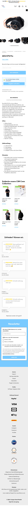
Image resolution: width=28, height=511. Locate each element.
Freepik (12, 493)
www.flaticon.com (21, 493)
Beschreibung (14, 97)
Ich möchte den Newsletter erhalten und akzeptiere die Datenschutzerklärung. (14, 345)
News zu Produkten (9, 341)
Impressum (14, 483)
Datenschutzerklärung (14, 476)
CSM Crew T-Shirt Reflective (6, 199)
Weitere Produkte (17, 51)
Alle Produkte (10, 51)
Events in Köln (8, 339)
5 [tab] (14, 45)
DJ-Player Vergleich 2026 (14, 389)
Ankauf (14, 378)
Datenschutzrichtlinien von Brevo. (8, 353)
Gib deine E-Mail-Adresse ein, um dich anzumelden (12, 330)
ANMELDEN (14, 357)
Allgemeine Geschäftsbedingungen (14, 472)
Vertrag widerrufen (14, 376)
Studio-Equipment (19, 91)
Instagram (14, 428)
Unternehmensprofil (14, 481)
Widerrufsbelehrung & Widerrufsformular (14, 474)
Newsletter (14, 380)
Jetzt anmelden (14, 72)
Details (4, 204)
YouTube (14, 432)
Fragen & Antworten (14, 383)
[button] (15, 6)
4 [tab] (13, 45)
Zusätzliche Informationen (14, 100)
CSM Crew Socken (17, 199)
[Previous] (0, 40)
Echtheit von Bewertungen (14, 478)
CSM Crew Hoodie (17, 222)
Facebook (14, 430)
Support (14, 374)
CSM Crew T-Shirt (6, 222)
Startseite (4, 51)
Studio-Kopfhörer (11, 91)
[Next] (27, 40)
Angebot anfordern (14, 83)
